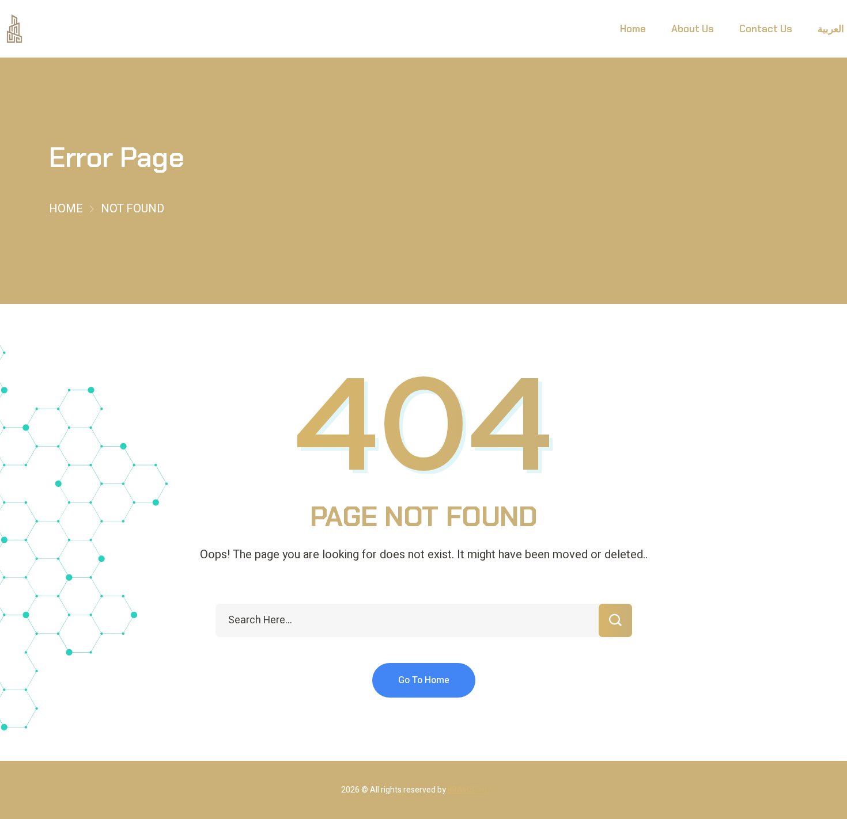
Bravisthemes (477, 790)
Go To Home (423, 680)
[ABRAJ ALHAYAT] (14, 29)
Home (66, 208)
